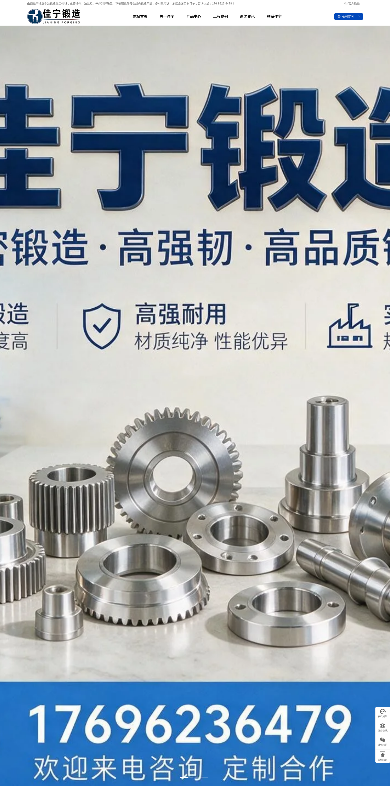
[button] (186, 777)
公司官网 (348, 16)
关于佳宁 (167, 16)
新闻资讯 (247, 16)
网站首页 (140, 16)
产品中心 (193, 16)
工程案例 (220, 16)
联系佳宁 (274, 16)
